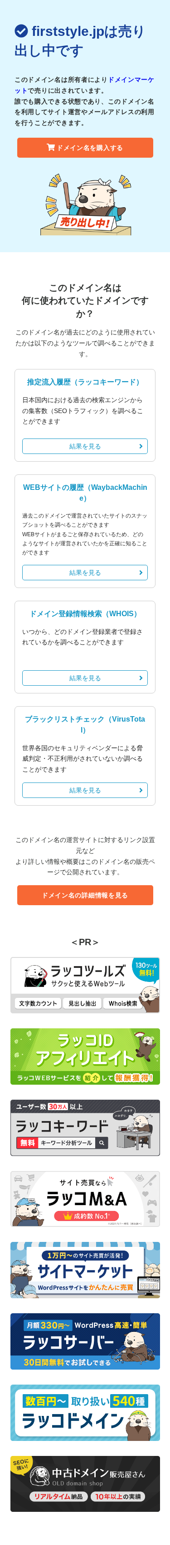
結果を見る (85, 446)
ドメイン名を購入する (90, 147)
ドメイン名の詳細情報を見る (85, 895)
